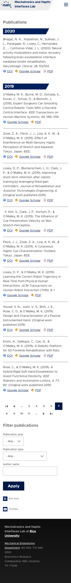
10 (22, 414)
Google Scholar (30, 71)
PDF (50, 71)
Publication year (13, 434)
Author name (11, 464)
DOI (10, 71)
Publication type (13, 449)
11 (30, 414)
